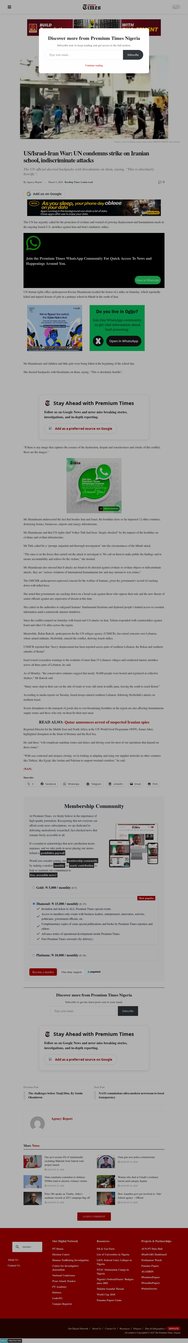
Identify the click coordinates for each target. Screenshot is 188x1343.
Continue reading (94, 65)
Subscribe (133, 55)
